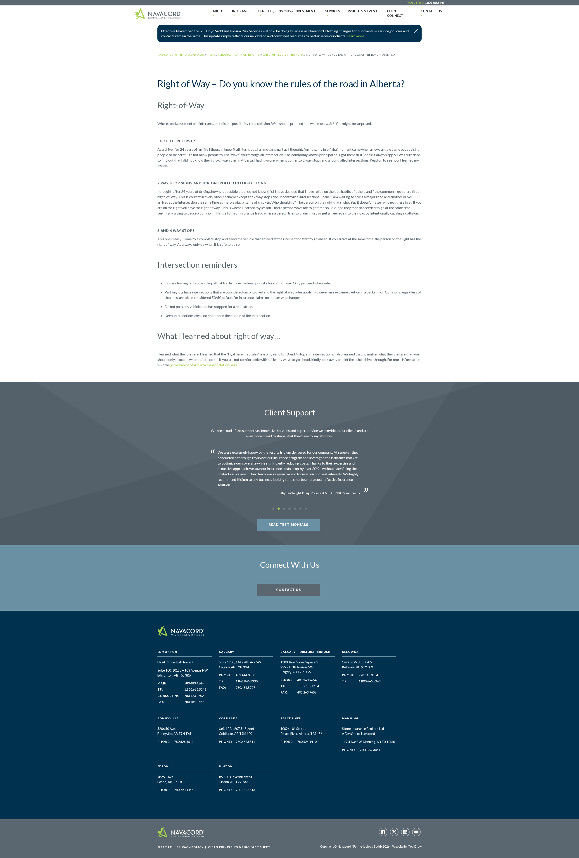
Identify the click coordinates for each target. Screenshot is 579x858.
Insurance (241, 11)
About (218, 11)
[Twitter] (394, 832)
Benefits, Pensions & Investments (287, 11)
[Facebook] (383, 832)
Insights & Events (363, 11)
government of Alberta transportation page (204, 365)
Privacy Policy (190, 847)
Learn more (355, 36)
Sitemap (164, 847)
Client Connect (395, 13)
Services (332, 11)
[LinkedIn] (405, 832)
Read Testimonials (288, 525)
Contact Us (431, 11)
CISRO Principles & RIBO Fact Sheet (239, 847)
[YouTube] (416, 832)
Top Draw (415, 846)
